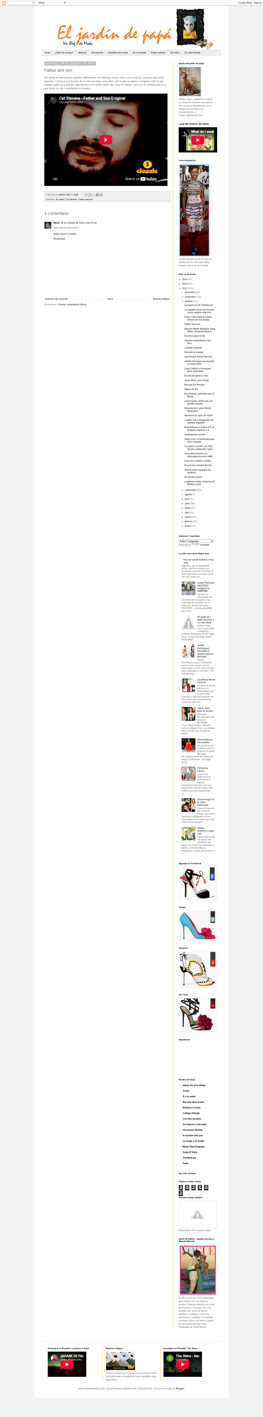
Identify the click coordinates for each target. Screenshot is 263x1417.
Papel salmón (158, 52)
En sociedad (139, 52)
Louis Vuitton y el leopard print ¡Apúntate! (197, 370)
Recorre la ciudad (193, 352)
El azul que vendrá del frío (198, 465)
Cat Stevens (71, 199)
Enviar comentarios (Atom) (73, 304)
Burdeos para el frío (194, 336)
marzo (188, 517)
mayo (188, 508)
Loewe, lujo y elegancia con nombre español (199, 421)
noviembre (191, 297)
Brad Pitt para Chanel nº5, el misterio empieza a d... (199, 428)
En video (175, 52)
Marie (57, 222)
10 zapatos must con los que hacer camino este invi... (199, 311)
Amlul (186, 1091)
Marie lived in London (65, 234)
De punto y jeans (193, 477)
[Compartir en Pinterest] (101, 195)
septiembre (191, 490)
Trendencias (189, 1157)
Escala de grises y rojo (196, 375)
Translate (204, 545)
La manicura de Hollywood (198, 305)
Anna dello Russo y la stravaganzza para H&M (198, 455)
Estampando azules (194, 434)
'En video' (60, 199)
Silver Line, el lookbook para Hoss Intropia (199, 440)
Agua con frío (191, 389)
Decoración (97, 52)
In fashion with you (193, 1135)
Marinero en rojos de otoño (198, 415)
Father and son (85, 199)
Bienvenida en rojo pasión (205, 741)
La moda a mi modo (193, 1141)
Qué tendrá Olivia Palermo (198, 356)
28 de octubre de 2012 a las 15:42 (79, 222)
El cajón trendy (192, 52)
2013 (185, 283)
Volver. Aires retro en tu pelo (205, 709)
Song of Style (190, 1152)
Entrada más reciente (56, 299)
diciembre (190, 292)
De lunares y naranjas (195, 1124)
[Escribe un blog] (90, 195)
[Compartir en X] (94, 195)
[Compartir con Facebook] (98, 195)
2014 (185, 279)
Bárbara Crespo (191, 1107)
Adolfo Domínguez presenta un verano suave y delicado (205, 651)
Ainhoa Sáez (65, 194)
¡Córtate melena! (193, 347)
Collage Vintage (191, 1113)
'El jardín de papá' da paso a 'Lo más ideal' (205, 620)
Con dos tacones (192, 1118)
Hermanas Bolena (193, 1130)
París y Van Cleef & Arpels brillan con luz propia (198, 318)
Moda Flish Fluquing (193, 1146)
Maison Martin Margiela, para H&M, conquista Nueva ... (199, 330)
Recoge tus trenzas (194, 384)
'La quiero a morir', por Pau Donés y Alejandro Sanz (198, 447)
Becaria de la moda (193, 1102)
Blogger (180, 1388)
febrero (189, 521)
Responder (59, 238)
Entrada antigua (161, 299)
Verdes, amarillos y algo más (205, 831)
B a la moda (189, 1096)
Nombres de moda (118, 52)
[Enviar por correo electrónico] (87, 195)
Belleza (82, 52)
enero (188, 526)
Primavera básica (202, 769)
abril (187, 512)
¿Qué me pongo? (64, 52)
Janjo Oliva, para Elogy (196, 380)
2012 (185, 288)
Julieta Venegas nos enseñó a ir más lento (199, 362)
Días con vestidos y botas (197, 461)
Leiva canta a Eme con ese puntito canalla (198, 402)
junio (188, 503)
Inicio (47, 52)
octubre (189, 301)
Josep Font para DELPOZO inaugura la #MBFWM (205, 586)
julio (187, 499)
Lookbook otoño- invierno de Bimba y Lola (199, 483)
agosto (189, 494)
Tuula (185, 1163)
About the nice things (194, 1085)
